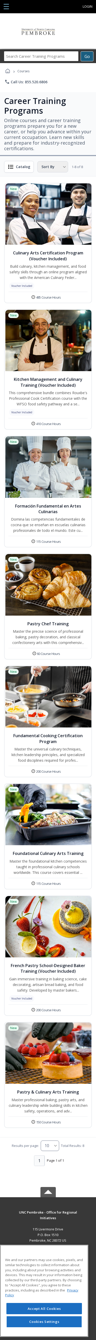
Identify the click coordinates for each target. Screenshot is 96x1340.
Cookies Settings (44, 1321)
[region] (44, 1291)
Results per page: (25, 1145)
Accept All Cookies (44, 1308)
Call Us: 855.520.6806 (26, 81)
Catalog (23, 166)
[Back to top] (48, 1216)
